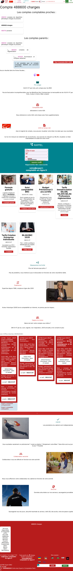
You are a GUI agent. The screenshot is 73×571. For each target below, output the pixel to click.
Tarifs (52, 565)
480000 (14, 50)
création (9, 251)
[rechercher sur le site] (1, 570)
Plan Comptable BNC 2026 (63, 62)
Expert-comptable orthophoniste (7, 404)
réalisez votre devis (28, 208)
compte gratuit (9, 202)
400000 (20, 56)
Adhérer (65, 565)
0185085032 (7, 568)
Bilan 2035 (27, 249)
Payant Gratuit (40, 1)
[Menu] (64, 1)
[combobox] (36, 150)
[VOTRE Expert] (38, 565)
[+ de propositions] (36, 413)
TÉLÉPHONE (30, 158)
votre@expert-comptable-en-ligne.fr (36, 169)
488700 (3, 30)
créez (65, 215)
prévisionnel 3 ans (47, 207)
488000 (3, 17)
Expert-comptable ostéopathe (7, 408)
